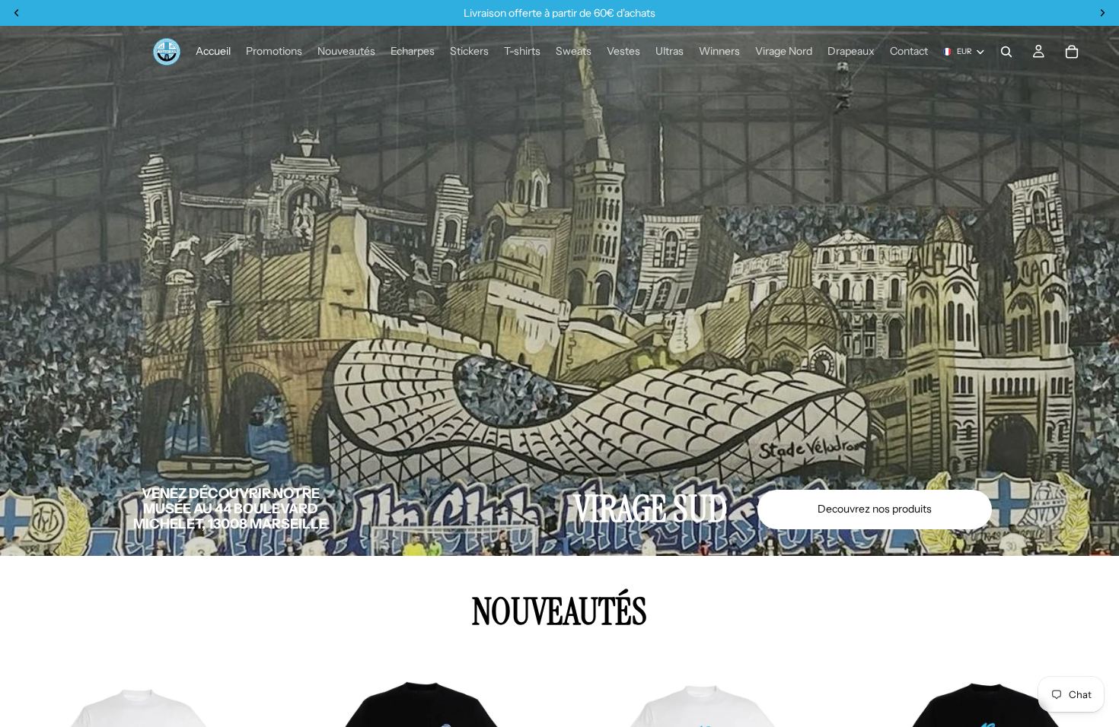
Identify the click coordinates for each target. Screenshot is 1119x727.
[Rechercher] (1006, 51)
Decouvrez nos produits (875, 509)
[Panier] (1072, 51)
